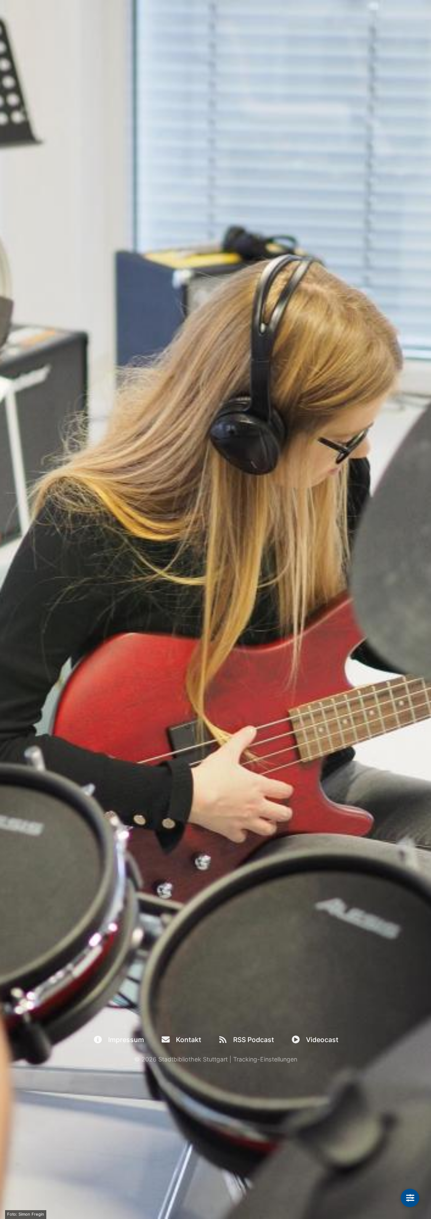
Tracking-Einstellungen (265, 1059)
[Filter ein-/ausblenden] (410, 1198)
